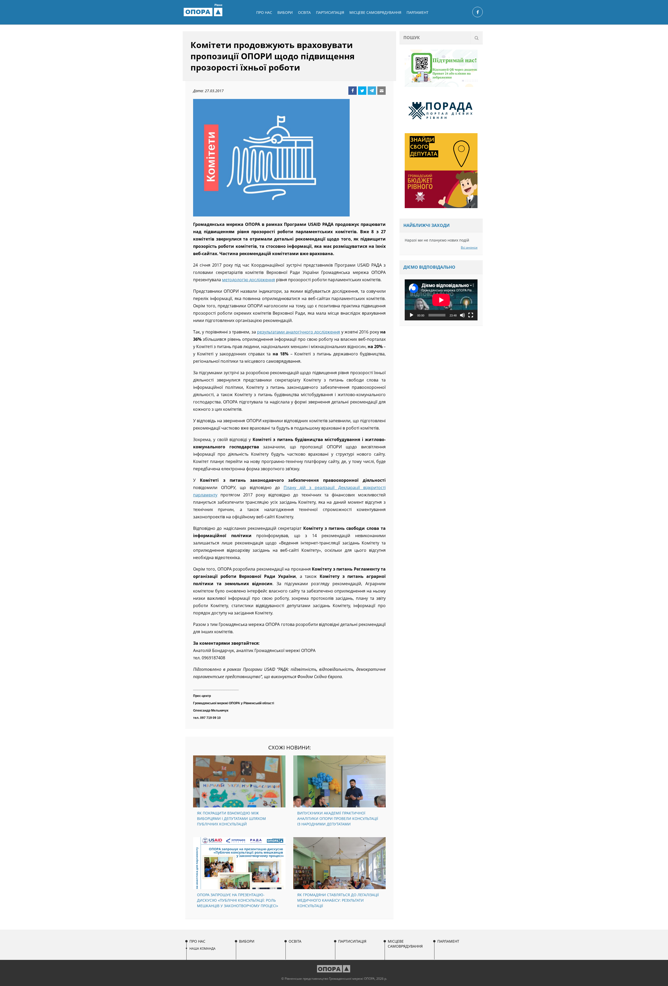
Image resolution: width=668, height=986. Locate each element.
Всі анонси (469, 247)
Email (381, 90)
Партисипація (330, 12)
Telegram (372, 90)
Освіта (304, 12)
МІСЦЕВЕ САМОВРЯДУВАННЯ (375, 12)
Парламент (417, 12)
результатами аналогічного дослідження (298, 332)
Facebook (352, 90)
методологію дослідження (248, 280)
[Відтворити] (411, 315)
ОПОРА (203, 12)
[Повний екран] (470, 315)
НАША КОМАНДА (202, 948)
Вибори (285, 12)
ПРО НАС (264, 12)
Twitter (362, 90)
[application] (441, 299)
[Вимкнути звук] (462, 315)
